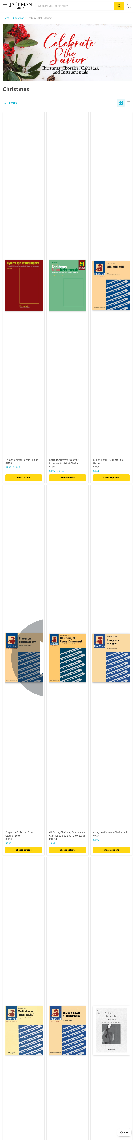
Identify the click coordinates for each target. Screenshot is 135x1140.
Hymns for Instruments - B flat (21, 460)
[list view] (128, 103)
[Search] (119, 6)
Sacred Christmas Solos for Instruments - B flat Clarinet (64, 461)
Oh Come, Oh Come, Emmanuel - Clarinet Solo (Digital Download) (67, 834)
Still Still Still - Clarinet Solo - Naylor (109, 461)
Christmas (18, 18)
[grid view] (121, 103)
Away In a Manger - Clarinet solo (110, 832)
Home (6, 18)
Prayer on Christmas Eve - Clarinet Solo (19, 834)
